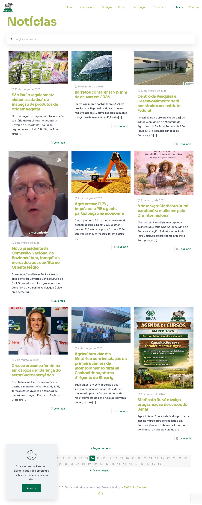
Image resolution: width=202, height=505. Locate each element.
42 (106, 463)
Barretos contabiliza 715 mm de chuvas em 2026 (101, 94)
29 (179, 458)
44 (118, 463)
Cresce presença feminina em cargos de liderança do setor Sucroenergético (36, 370)
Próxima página (100, 470)
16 (104, 458)
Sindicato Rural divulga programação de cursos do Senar (162, 405)
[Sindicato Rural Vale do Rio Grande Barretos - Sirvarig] (8, 7)
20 (127, 458)
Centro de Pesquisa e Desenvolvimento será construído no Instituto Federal (159, 103)
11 (75, 458)
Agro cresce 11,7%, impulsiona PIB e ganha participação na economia (99, 209)
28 (173, 458)
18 (115, 458)
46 (130, 463)
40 (95, 463)
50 (153, 463)
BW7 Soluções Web (135, 487)
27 (168, 458)
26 (162, 458)
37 (77, 463)
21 (133, 458)
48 (141, 463)
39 (89, 463)
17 (109, 458)
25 (156, 458)
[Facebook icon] (102, 493)
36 (72, 463)
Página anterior (102, 448)
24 (150, 458)
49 (147, 463)
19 (121, 458)
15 (98, 458)
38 (83, 463)
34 (60, 463)
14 (92, 458)
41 (101, 463)
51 (159, 463)
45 (124, 463)
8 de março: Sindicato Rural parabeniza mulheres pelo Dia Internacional (162, 211)
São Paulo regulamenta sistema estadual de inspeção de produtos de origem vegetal (35, 102)
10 (69, 458)
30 (185, 458)
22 (139, 458)
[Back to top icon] (187, 498)
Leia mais (59, 142)
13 (86, 458)
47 (136, 463)
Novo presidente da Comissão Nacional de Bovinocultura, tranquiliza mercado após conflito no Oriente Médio (36, 258)
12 (80, 458)
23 (144, 458)
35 (66, 463)
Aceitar (31, 488)
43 (112, 463)
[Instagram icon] (99, 493)
